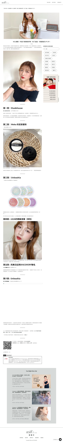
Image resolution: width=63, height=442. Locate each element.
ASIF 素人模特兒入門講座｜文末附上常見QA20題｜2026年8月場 (21, 375)
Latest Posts (9, 355)
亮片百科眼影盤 (6, 281)
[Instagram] (29, 435)
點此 (26, 334)
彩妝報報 (10, 8)
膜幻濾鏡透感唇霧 (6, 110)
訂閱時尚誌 (21, 437)
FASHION (5, 8)
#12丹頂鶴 (5, 267)
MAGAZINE (48, 2)
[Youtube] (33, 435)
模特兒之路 (26, 418)
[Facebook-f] (31, 435)
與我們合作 (31, 437)
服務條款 (42, 437)
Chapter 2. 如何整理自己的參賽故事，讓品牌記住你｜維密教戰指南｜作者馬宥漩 (21, 408)
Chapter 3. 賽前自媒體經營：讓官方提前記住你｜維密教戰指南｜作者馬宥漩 (21, 392)
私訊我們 (28, 341)
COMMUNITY (59, 2)
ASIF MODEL (54, 2)
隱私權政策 (37, 437)
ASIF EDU (17, 386)
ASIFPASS (11, 357)
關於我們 (26, 437)
